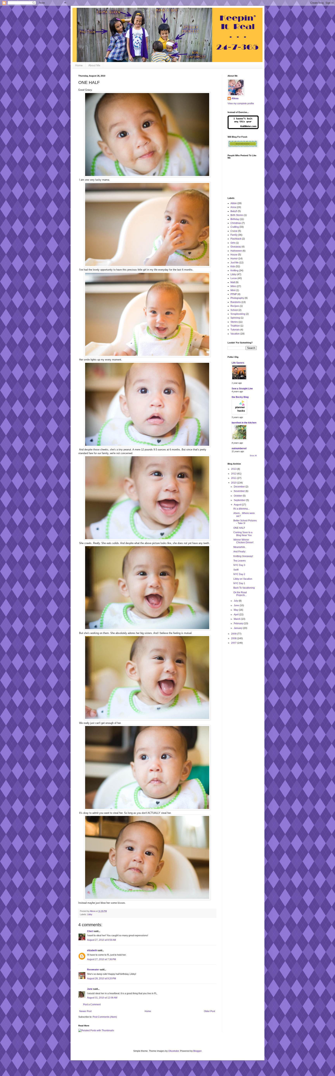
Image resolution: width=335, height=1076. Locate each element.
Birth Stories (237, 215)
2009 (234, 633)
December (239, 486)
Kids (233, 266)
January (238, 628)
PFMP (234, 294)
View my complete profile (241, 103)
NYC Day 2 (239, 574)
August (238, 504)
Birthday (235, 219)
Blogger (197, 1051)
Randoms (236, 302)
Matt (233, 282)
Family (234, 235)
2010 (234, 482)
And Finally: (239, 551)
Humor (234, 258)
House (234, 254)
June (237, 605)
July (236, 600)
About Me (94, 65)
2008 (234, 638)
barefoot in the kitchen (244, 422)
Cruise (234, 231)
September (240, 500)
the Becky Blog (240, 397)
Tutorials (235, 329)
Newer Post (85, 1011)
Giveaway (236, 246)
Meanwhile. (239, 547)
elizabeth (92, 950)
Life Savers (238, 362)
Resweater (93, 969)
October (238, 495)
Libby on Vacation (242, 579)
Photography (237, 298)
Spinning (235, 317)
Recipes (235, 306)
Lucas (234, 278)
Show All (253, 456)
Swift (235, 569)
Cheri (90, 931)
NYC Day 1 (239, 583)
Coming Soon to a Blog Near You (242, 533)
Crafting (235, 227)
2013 (234, 469)
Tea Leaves (239, 560)
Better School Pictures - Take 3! (245, 522)
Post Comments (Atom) (105, 1017)
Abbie (234, 203)
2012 (234, 473)
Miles (233, 286)
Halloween (236, 250)
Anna (233, 207)
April (236, 614)
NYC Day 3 (239, 565)
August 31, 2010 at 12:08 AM (102, 997)
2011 (234, 478)
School (234, 310)
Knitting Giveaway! (243, 556)
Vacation (235, 333)
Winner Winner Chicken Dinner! (243, 541)
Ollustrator (173, 1051)
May (236, 610)
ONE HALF (239, 528)
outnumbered (239, 448)
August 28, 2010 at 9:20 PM (101, 978)
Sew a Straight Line (242, 388)
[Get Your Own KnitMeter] (243, 128)
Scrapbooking (238, 314)
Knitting (234, 270)
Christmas (236, 223)
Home (79, 65)
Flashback (236, 238)
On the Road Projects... (240, 594)
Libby (89, 914)
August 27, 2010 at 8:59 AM (101, 940)
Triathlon (235, 325)
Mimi (233, 290)
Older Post (209, 1011)
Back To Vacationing (244, 587)
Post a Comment (92, 1004)
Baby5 (234, 211)
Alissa (234, 98)
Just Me (235, 262)
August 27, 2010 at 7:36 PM (101, 959)
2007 (234, 642)
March (237, 619)
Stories (234, 322)
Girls (233, 242)
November (239, 491)
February (239, 623)
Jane (89, 989)
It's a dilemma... (241, 508)
